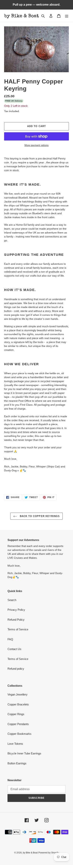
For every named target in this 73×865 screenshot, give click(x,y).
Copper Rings (15, 714)
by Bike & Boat (30, 852)
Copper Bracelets (18, 704)
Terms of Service (17, 629)
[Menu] (67, 16)
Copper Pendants (18, 724)
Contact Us (14, 649)
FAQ (10, 639)
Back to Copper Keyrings (39, 516)
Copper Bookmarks (19, 733)
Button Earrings (16, 763)
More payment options (37, 145)
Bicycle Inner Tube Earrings (24, 753)
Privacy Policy (16, 609)
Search (11, 600)
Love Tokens (15, 743)
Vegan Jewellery (17, 694)
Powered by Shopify (48, 852)
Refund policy (15, 668)
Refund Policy (16, 619)
